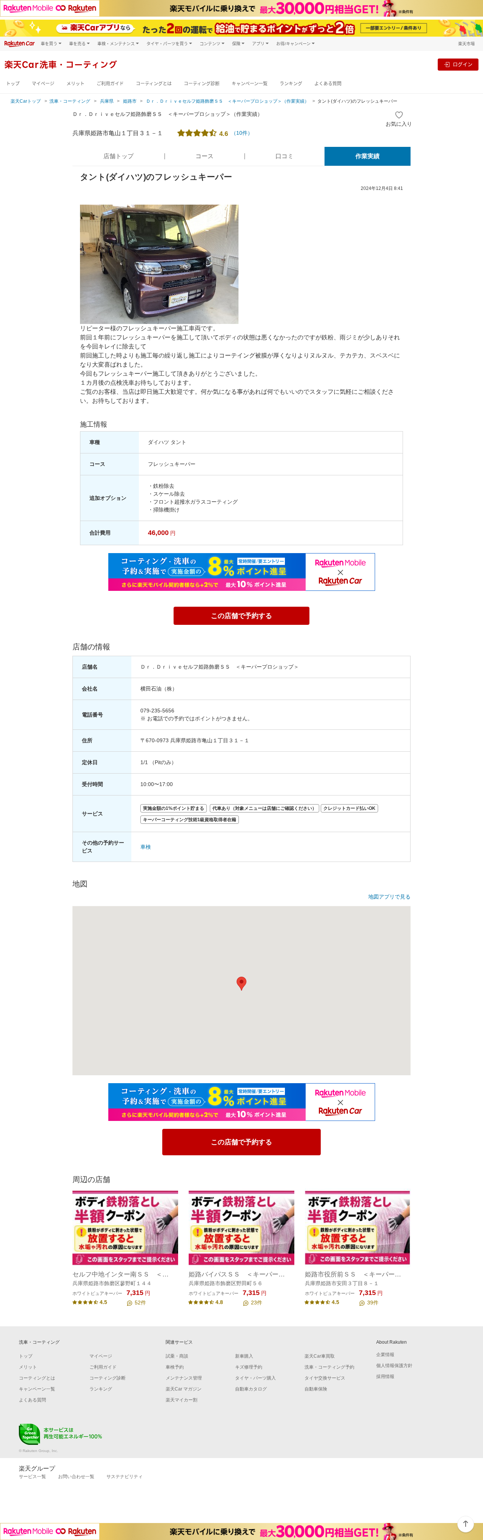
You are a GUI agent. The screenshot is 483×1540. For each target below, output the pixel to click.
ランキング (291, 83)
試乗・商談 (177, 1356)
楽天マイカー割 (181, 1400)
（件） (242, 133)
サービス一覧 (32, 1476)
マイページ (43, 83)
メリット (75, 83)
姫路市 (130, 101)
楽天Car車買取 (320, 1356)
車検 (145, 847)
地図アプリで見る (389, 897)
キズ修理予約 (248, 1367)
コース (204, 156)
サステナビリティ (124, 1476)
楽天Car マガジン (184, 1389)
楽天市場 (466, 43)
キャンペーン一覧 (250, 83)
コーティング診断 (202, 83)
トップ (13, 83)
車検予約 (175, 1367)
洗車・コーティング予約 (329, 1367)
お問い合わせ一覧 (76, 1476)
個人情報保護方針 (394, 1365)
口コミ (284, 156)
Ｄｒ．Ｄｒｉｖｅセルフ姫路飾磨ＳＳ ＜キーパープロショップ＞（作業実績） (227, 101)
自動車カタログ (251, 1389)
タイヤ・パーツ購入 (255, 1378)
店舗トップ (118, 156)
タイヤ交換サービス (325, 1378)
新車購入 (244, 1356)
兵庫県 (107, 101)
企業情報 (385, 1354)
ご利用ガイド (110, 83)
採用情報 (385, 1376)
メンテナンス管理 (184, 1378)
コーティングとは (154, 83)
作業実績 (367, 156)
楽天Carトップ (26, 101)
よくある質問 (327, 83)
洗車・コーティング (69, 101)
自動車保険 (316, 1389)
